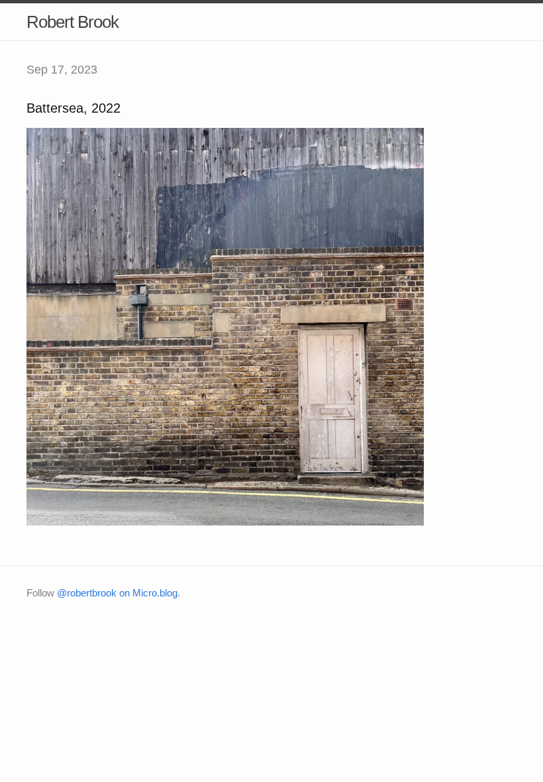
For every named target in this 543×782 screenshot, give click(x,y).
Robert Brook (72, 22)
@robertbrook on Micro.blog (117, 592)
